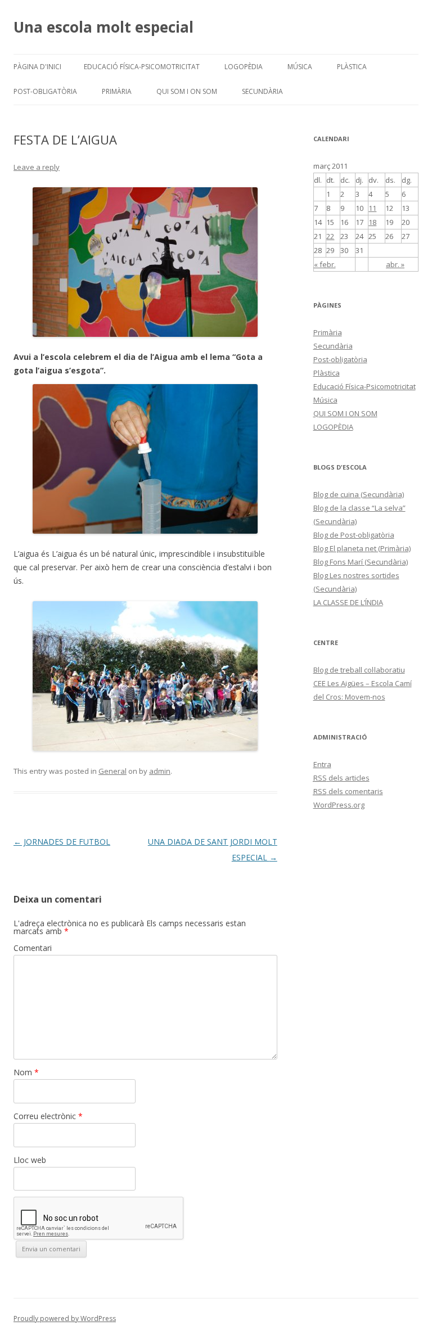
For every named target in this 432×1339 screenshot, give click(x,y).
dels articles (341, 778)
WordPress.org (338, 805)
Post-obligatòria (45, 91)
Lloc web (30, 1160)
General (112, 771)
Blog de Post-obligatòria (353, 535)
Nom (26, 1072)
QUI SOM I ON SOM (186, 91)
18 (372, 222)
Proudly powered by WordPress (65, 1318)
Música (299, 66)
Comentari (33, 948)
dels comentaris (348, 791)
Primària (117, 91)
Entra (322, 764)
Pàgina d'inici (37, 66)
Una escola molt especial (104, 27)
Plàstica (352, 66)
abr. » (395, 264)
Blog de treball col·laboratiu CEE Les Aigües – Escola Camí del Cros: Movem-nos (362, 683)
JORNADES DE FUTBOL (62, 841)
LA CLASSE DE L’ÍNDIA (348, 602)
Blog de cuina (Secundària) (358, 494)
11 (372, 208)
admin (159, 771)
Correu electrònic (48, 1116)
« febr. (325, 264)
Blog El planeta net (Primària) (362, 548)
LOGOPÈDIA (243, 66)
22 (330, 236)
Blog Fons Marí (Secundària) (360, 562)
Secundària (262, 91)
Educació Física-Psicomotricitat (142, 66)
